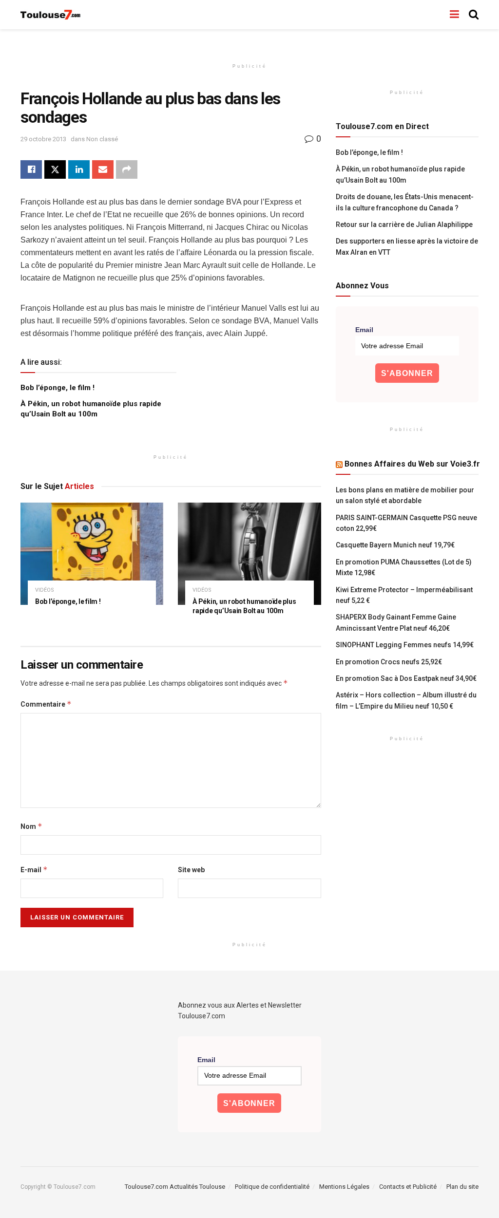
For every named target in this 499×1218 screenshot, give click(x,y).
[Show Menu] (454, 14)
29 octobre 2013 (43, 139)
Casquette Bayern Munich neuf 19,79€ (395, 545)
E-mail (34, 869)
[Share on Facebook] (31, 169)
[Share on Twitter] (55, 169)
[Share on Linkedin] (79, 169)
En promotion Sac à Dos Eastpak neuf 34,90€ (406, 678)
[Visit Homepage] (50, 15)
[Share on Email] (103, 169)
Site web (191, 870)
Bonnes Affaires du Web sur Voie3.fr (412, 463)
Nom (31, 826)
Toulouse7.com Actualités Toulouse (175, 1186)
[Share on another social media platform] (126, 169)
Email (364, 330)
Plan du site (462, 1186)
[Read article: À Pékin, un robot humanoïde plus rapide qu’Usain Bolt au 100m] (249, 554)
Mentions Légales (344, 1186)
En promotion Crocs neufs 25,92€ (389, 662)
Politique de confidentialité (272, 1186)
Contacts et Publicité (408, 1186)
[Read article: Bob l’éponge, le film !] (91, 554)
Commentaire (46, 704)
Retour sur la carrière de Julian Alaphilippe (404, 224)
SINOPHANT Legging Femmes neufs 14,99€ (405, 645)
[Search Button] (474, 14)
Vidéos (44, 590)
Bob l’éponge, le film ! (57, 387)
